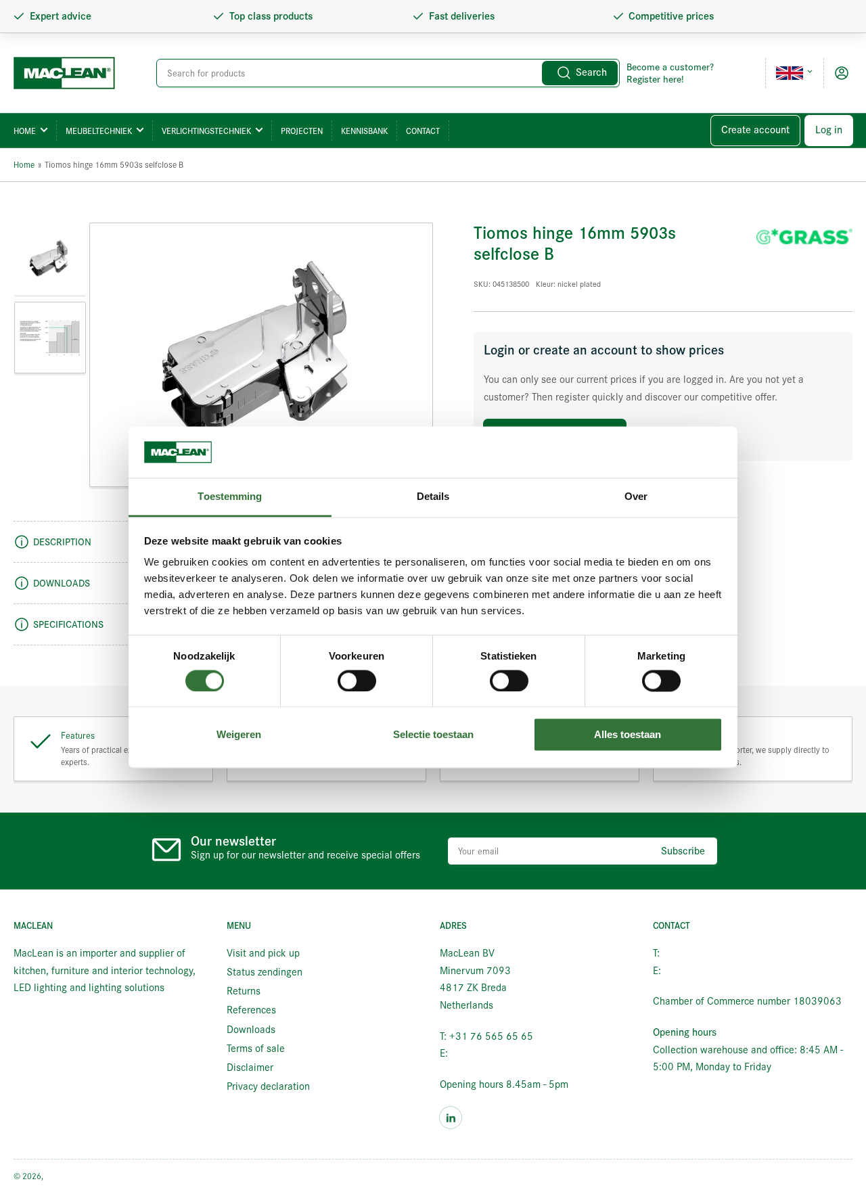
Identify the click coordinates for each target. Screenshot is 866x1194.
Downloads (251, 1030)
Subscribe (683, 851)
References (251, 1010)
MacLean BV (67, 1176)
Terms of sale (256, 1048)
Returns (243, 991)
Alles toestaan (627, 735)
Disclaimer (250, 1067)
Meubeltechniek (99, 131)
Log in (828, 130)
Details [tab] (433, 497)
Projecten (302, 131)
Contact (423, 131)
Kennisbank (364, 131)
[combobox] (387, 73)
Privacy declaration (268, 1086)
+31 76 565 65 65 (704, 953)
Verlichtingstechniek (206, 131)
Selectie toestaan (433, 735)
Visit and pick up (263, 953)
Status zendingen (264, 972)
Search (591, 72)
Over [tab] (635, 497)
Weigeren (238, 735)
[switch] (357, 680)
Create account (755, 130)
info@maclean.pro (490, 1053)
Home (25, 131)
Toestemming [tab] (230, 497)
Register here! (655, 79)
